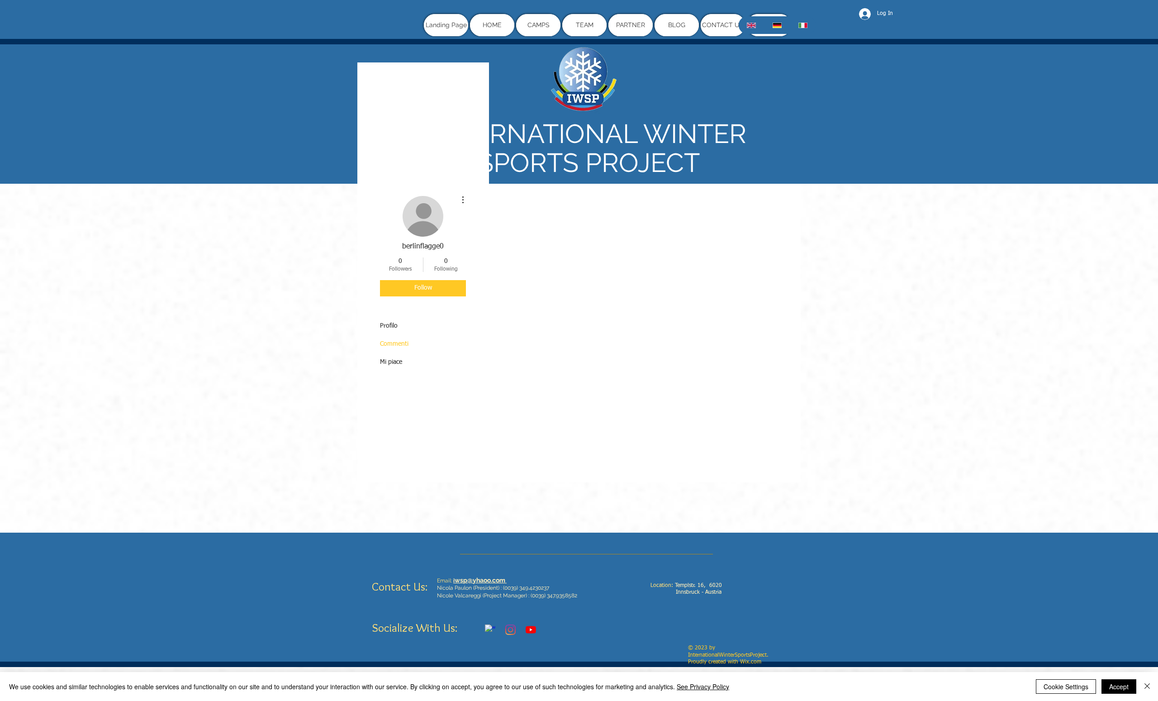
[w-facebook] (490, 630)
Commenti (394, 344)
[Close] (1147, 686)
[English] (751, 25)
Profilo (389, 326)
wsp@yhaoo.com (480, 580)
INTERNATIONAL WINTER (588, 133)
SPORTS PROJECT (589, 162)
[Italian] (803, 25)
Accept (1119, 686)
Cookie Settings (1066, 686)
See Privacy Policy (703, 686)
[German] (777, 25)
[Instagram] (510, 630)
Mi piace (391, 362)
